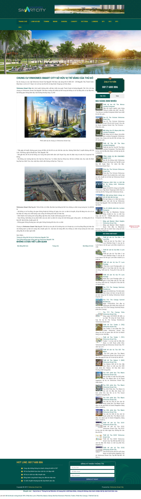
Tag (117, 96)
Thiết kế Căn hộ (93, 496)
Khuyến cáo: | (27, 491)
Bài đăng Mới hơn (22, 246)
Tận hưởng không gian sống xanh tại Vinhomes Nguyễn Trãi (35, 239)
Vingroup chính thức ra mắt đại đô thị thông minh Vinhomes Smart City (113, 184)
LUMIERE (95, 21)
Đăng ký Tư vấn (134, 226)
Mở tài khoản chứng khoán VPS (15, 496)
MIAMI (55, 21)
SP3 (116, 21)
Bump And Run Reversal (56, 496)
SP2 (110, 21)
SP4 (20, 27)
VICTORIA (84, 21)
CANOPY (74, 21)
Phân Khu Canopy (81, 496)
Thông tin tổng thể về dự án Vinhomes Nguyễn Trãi (33, 237)
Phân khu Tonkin (70, 496)
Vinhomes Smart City (35, 487)
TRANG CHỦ (23, 21)
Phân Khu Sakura (42, 496)
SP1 (103, 21)
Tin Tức (103, 96)
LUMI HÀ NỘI (35, 21)
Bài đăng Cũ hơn (88, 246)
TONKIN (46, 21)
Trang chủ (55, 246)
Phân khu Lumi (31, 496)
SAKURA (64, 21)
